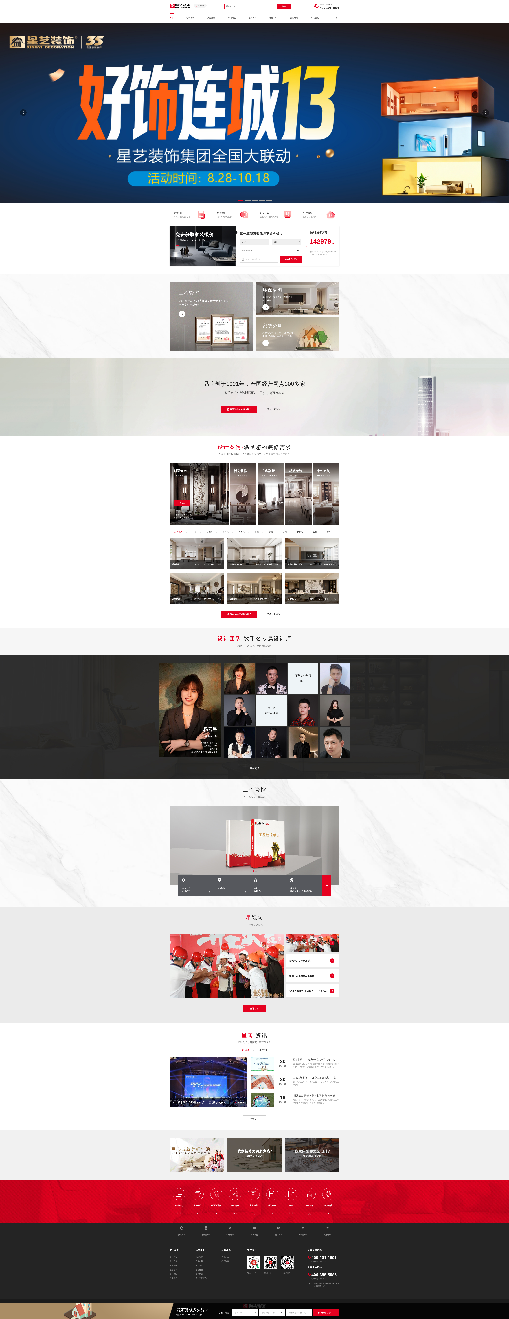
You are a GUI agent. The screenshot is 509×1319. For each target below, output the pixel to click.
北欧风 (300, 532)
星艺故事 (263, 1050)
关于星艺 (335, 18)
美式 (257, 532)
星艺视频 (173, 1265)
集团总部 (201, 6)
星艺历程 (173, 1257)
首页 (172, 18)
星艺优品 (315, 18)
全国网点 (232, 18)
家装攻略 (294, 18)
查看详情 (182, 503)
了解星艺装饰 (273, 409)
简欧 (315, 532)
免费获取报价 (291, 259)
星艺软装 (199, 1274)
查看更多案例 (273, 614)
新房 (221, 1312)
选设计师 (211, 18)
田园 (285, 532)
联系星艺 (173, 1278)
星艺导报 (173, 1274)
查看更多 (254, 768)
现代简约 (178, 532)
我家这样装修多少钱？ (240, 409)
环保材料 (273, 18)
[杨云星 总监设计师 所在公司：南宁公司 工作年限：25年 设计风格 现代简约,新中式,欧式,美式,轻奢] (190, 757)
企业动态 (245, 1050)
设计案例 (190, 18)
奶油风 (226, 532)
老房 (227, 1312)
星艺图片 (173, 1261)
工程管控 (252, 18)
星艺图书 (173, 1270)
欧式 (271, 532)
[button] (485, 112)
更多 (329, 532)
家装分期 (199, 1265)
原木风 (242, 532)
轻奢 (194, 532)
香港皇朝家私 (201, 1278)
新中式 (209, 532)
